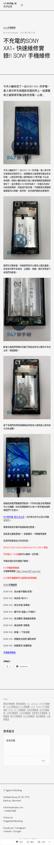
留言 (43, 761)
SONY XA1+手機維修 (17, 710)
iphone (34, 704)
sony (33, 707)
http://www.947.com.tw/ (28, 571)
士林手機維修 (12, 713)
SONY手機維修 (10, 585)
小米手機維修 (25, 713)
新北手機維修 (16, 716)
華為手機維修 (9, 704)
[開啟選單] (22, 5)
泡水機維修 (40, 716)
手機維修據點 (9, 653)
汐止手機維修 (29, 716)
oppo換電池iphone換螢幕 (18, 707)
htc (28, 704)
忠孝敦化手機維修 (39, 713)
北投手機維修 (32, 710)
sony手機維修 (9, 28)
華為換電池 (21, 704)
